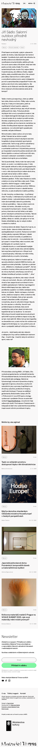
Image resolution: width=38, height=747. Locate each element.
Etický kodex (5, 709)
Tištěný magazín (13, 693)
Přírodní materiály (13, 47)
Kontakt (23, 693)
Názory (4, 47)
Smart (22, 47)
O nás (4, 693)
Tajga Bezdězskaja (13, 401)
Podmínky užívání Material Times (10, 707)
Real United (10, 703)
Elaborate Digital (15, 705)
